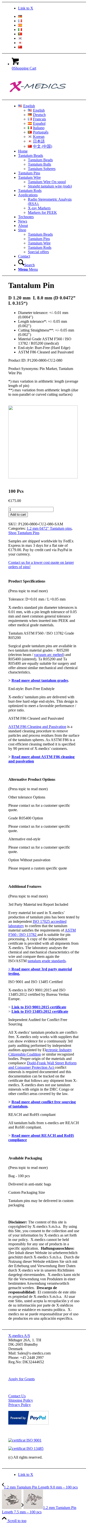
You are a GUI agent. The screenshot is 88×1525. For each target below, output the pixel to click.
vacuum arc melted (48, 655)
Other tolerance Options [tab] (26, 797)
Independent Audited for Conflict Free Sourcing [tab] (37, 1022)
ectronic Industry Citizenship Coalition (40, 1052)
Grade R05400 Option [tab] (25, 818)
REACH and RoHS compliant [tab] (31, 1114)
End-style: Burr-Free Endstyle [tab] (31, 689)
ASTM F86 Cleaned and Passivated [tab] (36, 718)
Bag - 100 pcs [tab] (19, 1176)
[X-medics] (45, 97)
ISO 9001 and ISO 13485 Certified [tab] (35, 982)
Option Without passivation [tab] (29, 860)
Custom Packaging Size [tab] (26, 1192)
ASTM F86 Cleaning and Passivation (37, 727)
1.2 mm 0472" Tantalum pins (49, 528)
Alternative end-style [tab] (24, 839)
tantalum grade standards (47, 961)
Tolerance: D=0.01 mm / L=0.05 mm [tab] (37, 599)
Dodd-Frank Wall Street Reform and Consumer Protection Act (42, 1065)
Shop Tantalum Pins (23, 533)
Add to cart (18, 514)
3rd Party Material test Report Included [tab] (38, 904)
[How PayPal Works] (28, 1423)
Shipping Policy (20, 1400)
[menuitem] (49, 16)
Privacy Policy (19, 1405)
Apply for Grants (21, 1379)
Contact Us (17, 1396)
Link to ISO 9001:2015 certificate (38, 1007)
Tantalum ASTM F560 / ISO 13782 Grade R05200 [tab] (41, 635)
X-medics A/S (19, 1336)
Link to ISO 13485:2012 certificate (39, 1011)
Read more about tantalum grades (39, 680)
